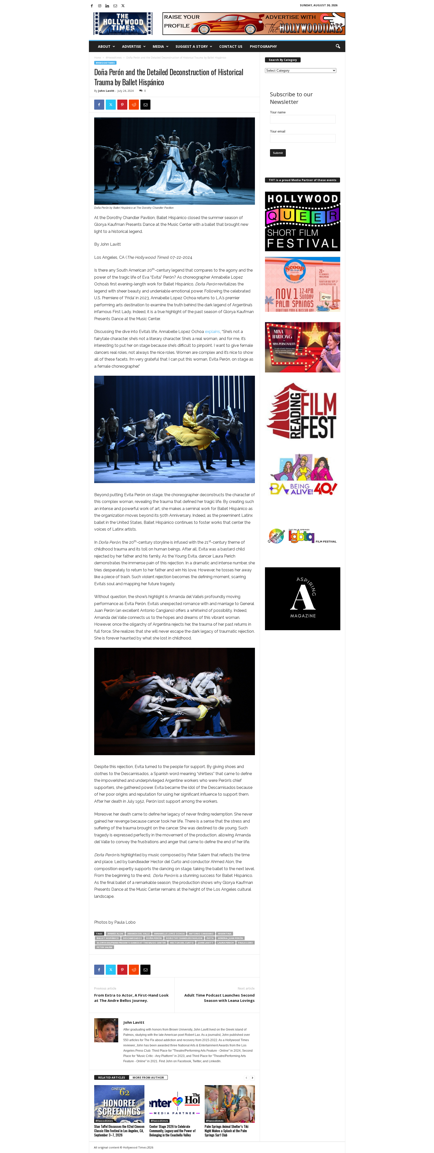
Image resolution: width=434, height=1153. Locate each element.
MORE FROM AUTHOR (148, 1077)
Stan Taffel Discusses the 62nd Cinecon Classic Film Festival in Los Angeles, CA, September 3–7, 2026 (119, 1130)
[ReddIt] (134, 105)
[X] (123, 6)
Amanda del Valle (138, 933)
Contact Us (230, 46)
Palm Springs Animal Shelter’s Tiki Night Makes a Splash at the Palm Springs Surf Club (226, 1130)
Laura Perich (226, 942)
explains (212, 331)
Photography (263, 46)
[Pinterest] (122, 105)
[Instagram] (100, 6)
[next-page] (252, 1077)
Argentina (224, 933)
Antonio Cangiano (201, 933)
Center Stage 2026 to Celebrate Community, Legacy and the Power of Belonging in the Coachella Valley (172, 1130)
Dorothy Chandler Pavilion (184, 938)
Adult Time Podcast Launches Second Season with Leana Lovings (219, 998)
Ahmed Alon (115, 933)
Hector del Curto (182, 942)
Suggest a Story (192, 46)
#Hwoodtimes (114, 57)
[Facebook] (92, 6)
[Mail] (115, 6)
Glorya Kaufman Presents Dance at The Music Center (131, 942)
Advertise (131, 46)
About (104, 46)
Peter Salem (104, 947)
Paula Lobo (245, 942)
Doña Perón (154, 938)
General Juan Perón (230, 938)
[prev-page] (246, 1077)
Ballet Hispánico (108, 938)
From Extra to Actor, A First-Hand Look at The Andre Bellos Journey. (131, 998)
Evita (210, 938)
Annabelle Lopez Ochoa (169, 933)
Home (97, 57)
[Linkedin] (107, 6)
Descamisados (132, 938)
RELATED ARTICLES (111, 1077)
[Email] (145, 105)
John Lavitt (106, 91)
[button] (337, 46)
